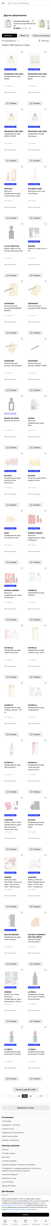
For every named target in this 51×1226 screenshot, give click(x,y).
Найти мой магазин (10, 1136)
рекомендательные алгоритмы (12, 1205)
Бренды (5, 1195)
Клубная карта (8, 1129)
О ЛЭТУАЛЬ (6, 1121)
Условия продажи (9, 1161)
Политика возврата (10, 1174)
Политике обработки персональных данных (22, 1209)
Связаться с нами (9, 1178)
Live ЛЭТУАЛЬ (7, 1182)
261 (24, 1096)
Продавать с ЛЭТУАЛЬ (11, 1125)
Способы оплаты (8, 1153)
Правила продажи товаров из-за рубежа (18, 1165)
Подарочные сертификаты (13, 1133)
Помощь (5, 1149)
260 (18, 1096)
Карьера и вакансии (10, 1140)
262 (30, 1096)
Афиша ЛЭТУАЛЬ (9, 1186)
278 (40, 1096)
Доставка (6, 1157)
